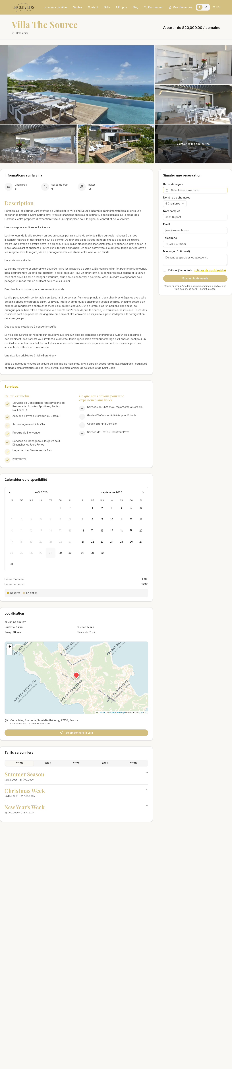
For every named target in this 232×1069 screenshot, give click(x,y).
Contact (93, 7)
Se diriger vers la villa (79, 732)
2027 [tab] (48, 763)
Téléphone (170, 238)
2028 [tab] (76, 763)
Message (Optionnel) (176, 251)
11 (122, 519)
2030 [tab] (133, 763)
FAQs (107, 7)
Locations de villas (55, 7)
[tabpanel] (76, 792)
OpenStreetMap (117, 712)
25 (121, 541)
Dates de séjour (173, 184)
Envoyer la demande (195, 278)
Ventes (77, 7)
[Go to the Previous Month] (10, 492)
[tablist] (76, 763)
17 (112, 530)
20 (140, 530)
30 (70, 552)
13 (141, 519)
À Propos (121, 7)
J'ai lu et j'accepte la (196, 270)
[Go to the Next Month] (143, 492)
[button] (76, 675)
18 (121, 530)
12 (131, 519)
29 (60, 552)
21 (83, 541)
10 (112, 519)
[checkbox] (164, 270)
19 (131, 530)
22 (92, 541)
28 (82, 552)
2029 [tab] (105, 763)
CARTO (143, 712)
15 (92, 530)
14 (82, 530)
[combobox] (175, 203)
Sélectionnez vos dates (185, 190)
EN (219, 7)
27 (140, 541)
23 (102, 541)
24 (111, 541)
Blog (135, 7)
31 (12, 563)
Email (166, 224)
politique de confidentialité (210, 270)
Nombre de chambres (176, 197)
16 (102, 530)
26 (131, 541)
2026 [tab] (19, 763)
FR (214, 7)
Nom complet (171, 211)
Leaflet (101, 712)
